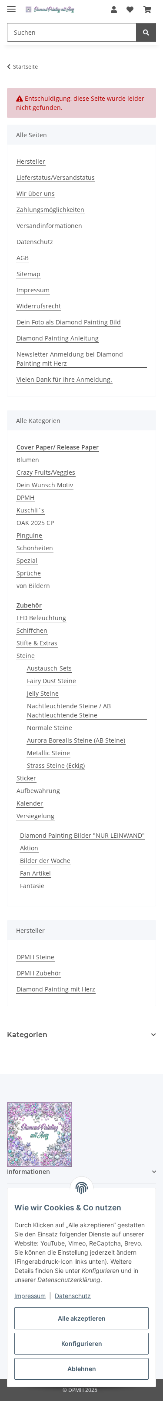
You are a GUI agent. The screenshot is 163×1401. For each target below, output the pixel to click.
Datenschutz (73, 1295)
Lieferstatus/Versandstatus (56, 177)
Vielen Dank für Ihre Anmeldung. (64, 379)
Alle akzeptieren (82, 1318)
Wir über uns (36, 193)
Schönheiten (35, 548)
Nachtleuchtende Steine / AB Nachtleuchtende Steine (69, 710)
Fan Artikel (35, 873)
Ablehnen (81, 1368)
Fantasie (32, 886)
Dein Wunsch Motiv (45, 485)
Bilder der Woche (45, 860)
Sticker (26, 778)
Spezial (27, 560)
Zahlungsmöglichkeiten (50, 209)
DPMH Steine (35, 957)
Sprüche (29, 573)
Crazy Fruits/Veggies (46, 472)
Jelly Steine (43, 693)
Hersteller (31, 161)
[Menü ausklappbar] (11, 5)
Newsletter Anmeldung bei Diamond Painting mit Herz (70, 358)
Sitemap (28, 274)
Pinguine (29, 535)
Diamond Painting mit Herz (56, 989)
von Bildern (33, 586)
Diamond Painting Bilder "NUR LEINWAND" (82, 835)
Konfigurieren (81, 1343)
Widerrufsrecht (39, 306)
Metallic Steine (48, 753)
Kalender (30, 803)
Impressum (30, 1295)
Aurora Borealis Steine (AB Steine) (76, 740)
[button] (114, 9)
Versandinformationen (49, 225)
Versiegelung (35, 816)
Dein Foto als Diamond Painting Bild (69, 322)
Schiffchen (32, 630)
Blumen (28, 460)
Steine (26, 655)
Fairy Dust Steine (51, 681)
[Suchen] (146, 32)
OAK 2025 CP (35, 523)
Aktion (29, 848)
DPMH (25, 497)
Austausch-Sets (49, 668)
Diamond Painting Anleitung (58, 338)
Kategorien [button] (27, 1035)
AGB (23, 258)
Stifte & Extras (37, 643)
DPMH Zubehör (39, 973)
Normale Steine (49, 728)
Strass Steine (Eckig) (56, 765)
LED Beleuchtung (41, 618)
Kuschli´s (30, 510)
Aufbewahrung (38, 790)
